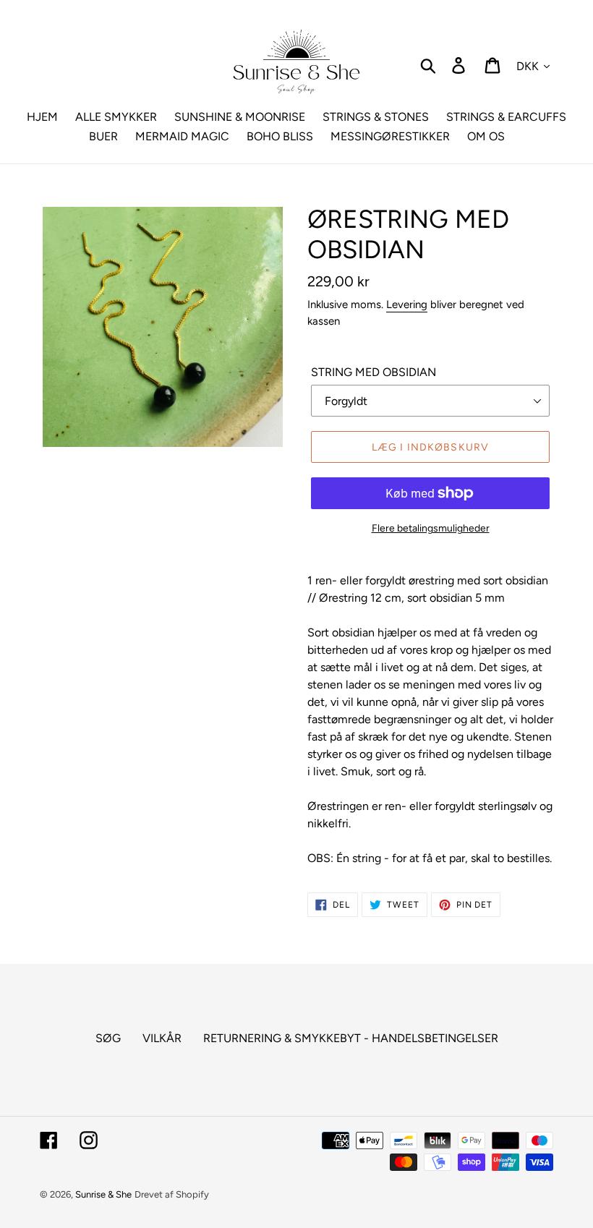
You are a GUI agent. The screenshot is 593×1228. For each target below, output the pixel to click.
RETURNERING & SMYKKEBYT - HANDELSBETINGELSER (350, 1038)
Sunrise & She (103, 1194)
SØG (108, 1038)
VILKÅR (162, 1038)
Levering (406, 304)
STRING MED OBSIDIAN (373, 372)
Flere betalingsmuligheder (431, 528)
